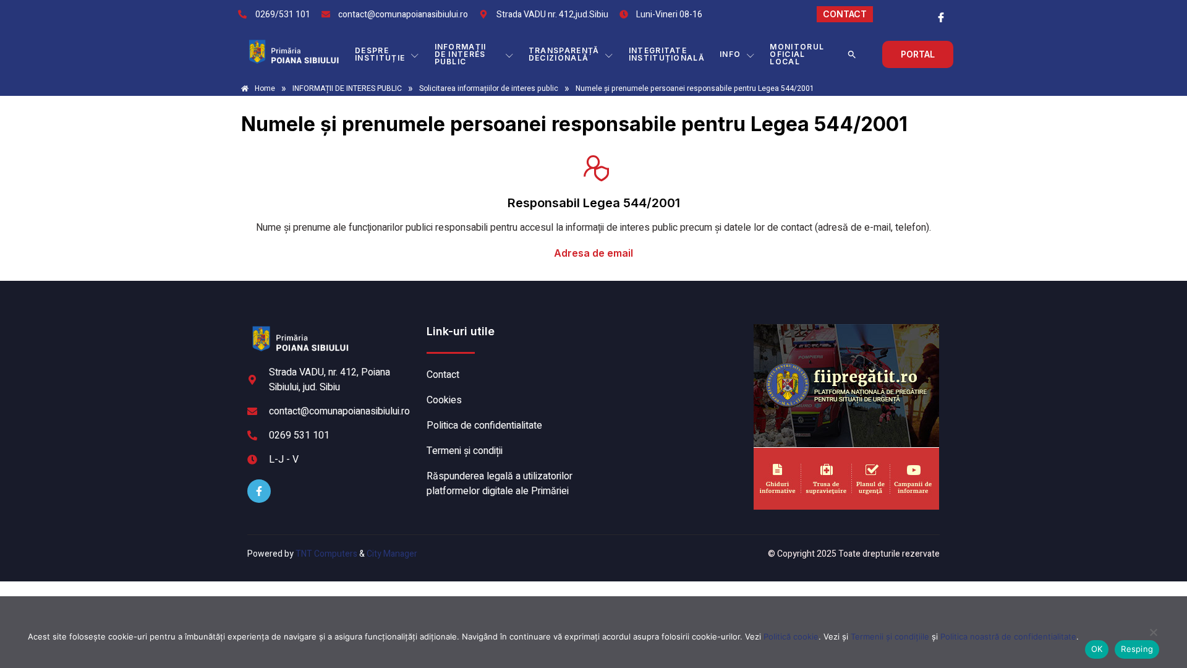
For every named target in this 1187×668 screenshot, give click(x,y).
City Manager (392, 553)
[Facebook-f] (259, 491)
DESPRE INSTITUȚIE (380, 54)
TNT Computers (326, 553)
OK (1097, 649)
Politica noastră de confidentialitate (1008, 636)
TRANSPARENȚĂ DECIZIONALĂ (564, 54)
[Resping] (1153, 638)
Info (730, 54)
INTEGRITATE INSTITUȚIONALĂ (667, 54)
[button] (852, 54)
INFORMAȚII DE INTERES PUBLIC (461, 54)
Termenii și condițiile (890, 636)
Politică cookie (791, 636)
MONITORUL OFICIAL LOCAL (797, 54)
